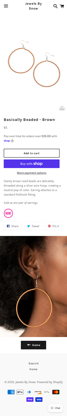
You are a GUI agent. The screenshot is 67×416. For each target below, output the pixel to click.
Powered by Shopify (50, 382)
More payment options (31, 173)
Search (33, 363)
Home (33, 369)
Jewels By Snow (33, 5)
